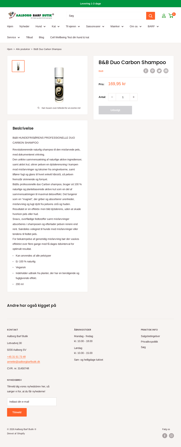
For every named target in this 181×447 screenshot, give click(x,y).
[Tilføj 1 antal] (133, 97)
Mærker (115, 26)
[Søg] (150, 16)
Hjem (10, 26)
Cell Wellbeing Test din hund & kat (69, 37)
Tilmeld (16, 412)
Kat (54, 26)
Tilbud (29, 37)
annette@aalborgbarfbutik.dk (23, 361)
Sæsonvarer (93, 26)
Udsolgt (115, 110)
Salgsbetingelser (150, 336)
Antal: (102, 96)
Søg (143, 347)
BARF (151, 26)
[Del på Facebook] (145, 70)
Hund (39, 26)
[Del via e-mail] (166, 70)
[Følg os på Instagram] (171, 435)
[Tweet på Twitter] (159, 70)
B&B (101, 71)
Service (11, 37)
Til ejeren (71, 26)
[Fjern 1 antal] (112, 97)
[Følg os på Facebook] (164, 435)
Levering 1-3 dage (90, 3)
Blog (41, 37)
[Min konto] (164, 16)
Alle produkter (23, 49)
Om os (134, 26)
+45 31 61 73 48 (16, 356)
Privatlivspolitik (149, 341)
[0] (171, 16)
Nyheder (24, 26)
